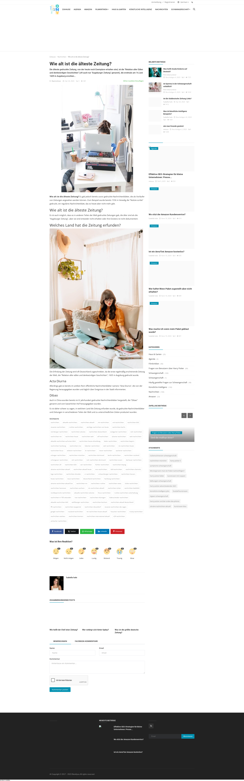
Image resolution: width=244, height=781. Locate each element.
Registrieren (170, 2)
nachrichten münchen (77, 455)
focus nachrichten (104, 493)
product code (4, 780)
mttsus (166, 129)
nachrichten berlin (118, 427)
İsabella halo (71, 577)
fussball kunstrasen (180, 491)
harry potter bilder (157, 476)
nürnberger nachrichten (59, 432)
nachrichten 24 (56, 465)
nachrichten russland (131, 455)
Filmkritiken (101, 9)
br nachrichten (90, 450)
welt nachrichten (135, 436)
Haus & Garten (119, 9)
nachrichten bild (133, 422)
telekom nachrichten (74, 450)
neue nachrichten (73, 479)
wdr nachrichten (109, 446)
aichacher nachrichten (58, 521)
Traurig (119, 558)
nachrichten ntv (56, 436)
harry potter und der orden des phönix (164, 501)
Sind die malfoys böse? (162, 437)
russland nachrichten (75, 512)
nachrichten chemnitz (133, 469)
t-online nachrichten (76, 427)
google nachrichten (57, 512)
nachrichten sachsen (77, 488)
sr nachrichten (90, 474)
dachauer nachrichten (133, 460)
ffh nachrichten (56, 507)
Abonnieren (188, 736)
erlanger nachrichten (58, 455)
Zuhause (66, 9)
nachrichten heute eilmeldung (89, 441)
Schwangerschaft (180, 9)
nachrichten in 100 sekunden (61, 497)
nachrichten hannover (58, 488)
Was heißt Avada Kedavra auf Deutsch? (175, 70)
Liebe (81, 558)
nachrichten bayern (127, 441)
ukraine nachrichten (119, 436)
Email (101, 648)
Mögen (56, 558)
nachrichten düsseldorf (93, 507)
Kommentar (55, 659)
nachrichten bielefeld (131, 488)
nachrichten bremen (76, 516)
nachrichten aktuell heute (83, 469)
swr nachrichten (86, 465)
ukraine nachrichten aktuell (60, 469)
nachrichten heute (71, 436)
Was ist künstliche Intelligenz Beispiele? (175, 112)
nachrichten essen (115, 460)
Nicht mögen (69, 558)
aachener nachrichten (123, 450)
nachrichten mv (81, 483)
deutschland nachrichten (92, 479)
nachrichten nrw (75, 446)
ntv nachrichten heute (126, 446)
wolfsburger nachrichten (80, 502)
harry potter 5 (175, 461)
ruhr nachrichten (136, 432)
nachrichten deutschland (97, 432)
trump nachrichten (136, 512)
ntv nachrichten (103, 422)
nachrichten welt (88, 436)
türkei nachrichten (131, 483)
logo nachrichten (57, 474)
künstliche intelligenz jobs (159, 491)
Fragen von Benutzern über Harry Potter (166, 368)
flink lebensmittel (169, 75)
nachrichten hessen (128, 474)
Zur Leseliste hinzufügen (134, 81)
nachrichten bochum (100, 502)
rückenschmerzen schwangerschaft (163, 455)
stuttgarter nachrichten (118, 432)
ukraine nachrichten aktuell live (62, 483)
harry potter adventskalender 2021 (163, 486)
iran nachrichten (80, 497)
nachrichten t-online (98, 483)
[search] (194, 9)
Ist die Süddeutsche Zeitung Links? (177, 99)
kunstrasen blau (180, 506)
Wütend (107, 558)
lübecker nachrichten (92, 446)
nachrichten (55, 422)
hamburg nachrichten (112, 479)
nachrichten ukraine (78, 432)
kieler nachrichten (110, 441)
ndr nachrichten (77, 460)
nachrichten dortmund (96, 455)
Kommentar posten (60, 689)
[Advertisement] (122, 33)
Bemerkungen (60, 641)
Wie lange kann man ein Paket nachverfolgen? (167, 471)
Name (52, 648)
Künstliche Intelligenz (140, 9)
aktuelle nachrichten (70, 422)
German (183, 2)
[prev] (184, 415)
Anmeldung (156, 2)
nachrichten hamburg (58, 446)
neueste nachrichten (58, 427)
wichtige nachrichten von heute (98, 427)
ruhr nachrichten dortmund (96, 460)
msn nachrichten (101, 469)
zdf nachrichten (102, 436)
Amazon (88, 9)
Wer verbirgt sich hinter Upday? (95, 630)
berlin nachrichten (114, 455)
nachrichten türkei (114, 488)
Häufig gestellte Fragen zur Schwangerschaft (168, 382)
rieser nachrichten (105, 450)
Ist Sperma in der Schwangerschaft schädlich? (177, 85)
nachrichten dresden (73, 474)
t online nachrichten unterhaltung (126, 493)
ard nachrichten (118, 422)
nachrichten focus (57, 450)
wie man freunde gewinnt (173, 126)
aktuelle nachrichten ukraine (84, 493)
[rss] (151, 726)
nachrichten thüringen (98, 497)
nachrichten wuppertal (73, 507)
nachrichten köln (71, 465)
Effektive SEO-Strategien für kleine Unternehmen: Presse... (128, 728)
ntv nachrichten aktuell (96, 488)
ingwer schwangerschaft (159, 496)
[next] (190, 415)
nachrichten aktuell (87, 422)
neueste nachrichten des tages (115, 507)
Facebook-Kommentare (86, 641)
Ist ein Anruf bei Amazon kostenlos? (166, 251)
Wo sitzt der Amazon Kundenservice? (167, 214)
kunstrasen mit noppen (176, 476)
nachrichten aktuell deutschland (122, 502)
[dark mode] (192, 2)
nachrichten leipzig (119, 465)
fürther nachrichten (102, 465)
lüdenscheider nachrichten (118, 497)
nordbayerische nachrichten (61, 493)
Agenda (77, 9)
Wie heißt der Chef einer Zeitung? (64, 630)
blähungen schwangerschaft (160, 481)
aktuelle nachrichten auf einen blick (63, 441)
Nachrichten (161, 9)
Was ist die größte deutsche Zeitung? (127, 631)
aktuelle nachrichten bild (59, 502)
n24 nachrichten (119, 516)
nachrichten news (115, 483)
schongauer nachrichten (59, 460)
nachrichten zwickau (58, 516)
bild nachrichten (116, 469)
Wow (132, 558)
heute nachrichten (57, 479)
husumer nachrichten (118, 512)
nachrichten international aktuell (98, 516)
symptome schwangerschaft (160, 466)
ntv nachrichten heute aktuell (97, 512)
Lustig (94, 558)
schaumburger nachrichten (108, 474)
